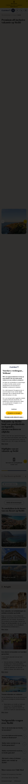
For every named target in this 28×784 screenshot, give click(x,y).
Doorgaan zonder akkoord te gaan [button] (14, 417)
